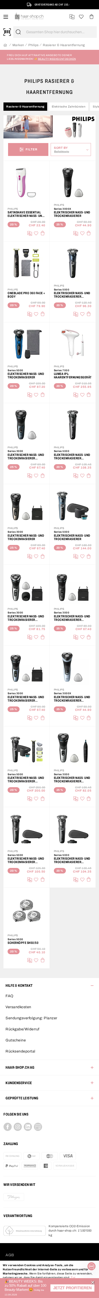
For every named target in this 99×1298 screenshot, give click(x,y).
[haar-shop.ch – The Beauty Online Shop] (29, 16)
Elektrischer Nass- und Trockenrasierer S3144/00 (26, 456)
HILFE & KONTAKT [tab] (19, 985)
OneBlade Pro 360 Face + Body (26, 294)
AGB (10, 1255)
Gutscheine (16, 1040)
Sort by (62, 148)
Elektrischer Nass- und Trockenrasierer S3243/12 (26, 698)
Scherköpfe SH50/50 (23, 943)
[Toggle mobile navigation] (6, 16)
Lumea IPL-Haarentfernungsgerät (73, 375)
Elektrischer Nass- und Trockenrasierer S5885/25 (72, 294)
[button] (72, 1288)
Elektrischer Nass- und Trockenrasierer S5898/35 (26, 860)
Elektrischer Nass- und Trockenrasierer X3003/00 (72, 698)
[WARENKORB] (91, 17)
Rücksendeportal (20, 1051)
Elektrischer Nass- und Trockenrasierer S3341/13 (26, 618)
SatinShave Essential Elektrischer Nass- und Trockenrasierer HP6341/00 (26, 214)
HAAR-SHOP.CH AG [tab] (20, 1067)
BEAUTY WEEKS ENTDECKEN (57, 58)
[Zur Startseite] (5, 45)
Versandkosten (18, 1007)
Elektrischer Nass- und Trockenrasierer (72, 214)
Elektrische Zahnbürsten (69, 106)
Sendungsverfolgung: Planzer (31, 1018)
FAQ (10, 996)
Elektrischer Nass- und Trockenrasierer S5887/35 (72, 860)
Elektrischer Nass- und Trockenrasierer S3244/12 (72, 618)
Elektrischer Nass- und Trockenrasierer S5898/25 (72, 456)
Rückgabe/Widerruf (22, 1029)
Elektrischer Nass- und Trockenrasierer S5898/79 (26, 779)
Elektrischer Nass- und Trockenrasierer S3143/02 (72, 779)
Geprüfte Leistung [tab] (22, 1098)
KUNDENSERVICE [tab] (19, 1083)
